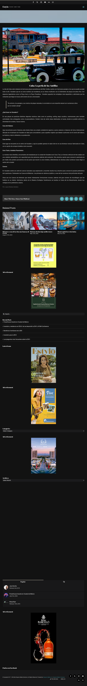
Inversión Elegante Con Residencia (13, 232)
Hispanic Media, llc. (47, 677)
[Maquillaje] (6, 602)
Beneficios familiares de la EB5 (13, 330)
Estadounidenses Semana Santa (40, 232)
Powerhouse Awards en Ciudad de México (16, 322)
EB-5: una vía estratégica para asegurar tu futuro (71, 232)
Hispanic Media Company (59, 677)
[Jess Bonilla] (6, 586)
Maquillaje (12, 602)
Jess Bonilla (13, 586)
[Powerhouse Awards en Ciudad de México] (6, 594)
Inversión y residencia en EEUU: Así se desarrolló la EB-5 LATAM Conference (26, 326)
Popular (23, 582)
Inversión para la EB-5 (10, 335)
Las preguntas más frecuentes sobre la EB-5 (17, 339)
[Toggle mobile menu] (83, 7)
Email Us (62, 679)
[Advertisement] (43, 530)
